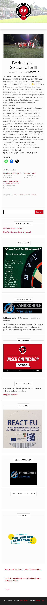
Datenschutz (35, 570)
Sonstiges (34, 194)
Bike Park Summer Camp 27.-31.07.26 (17, 232)
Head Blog (39, 600)
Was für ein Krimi (29, 173)
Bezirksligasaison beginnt (12, 173)
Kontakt (18, 570)
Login (7, 590)
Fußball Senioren (23, 194)
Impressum (9, 570)
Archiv (25, 570)
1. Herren (14, 194)
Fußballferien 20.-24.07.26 (13, 228)
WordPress (24, 600)
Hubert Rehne (33, 72)
